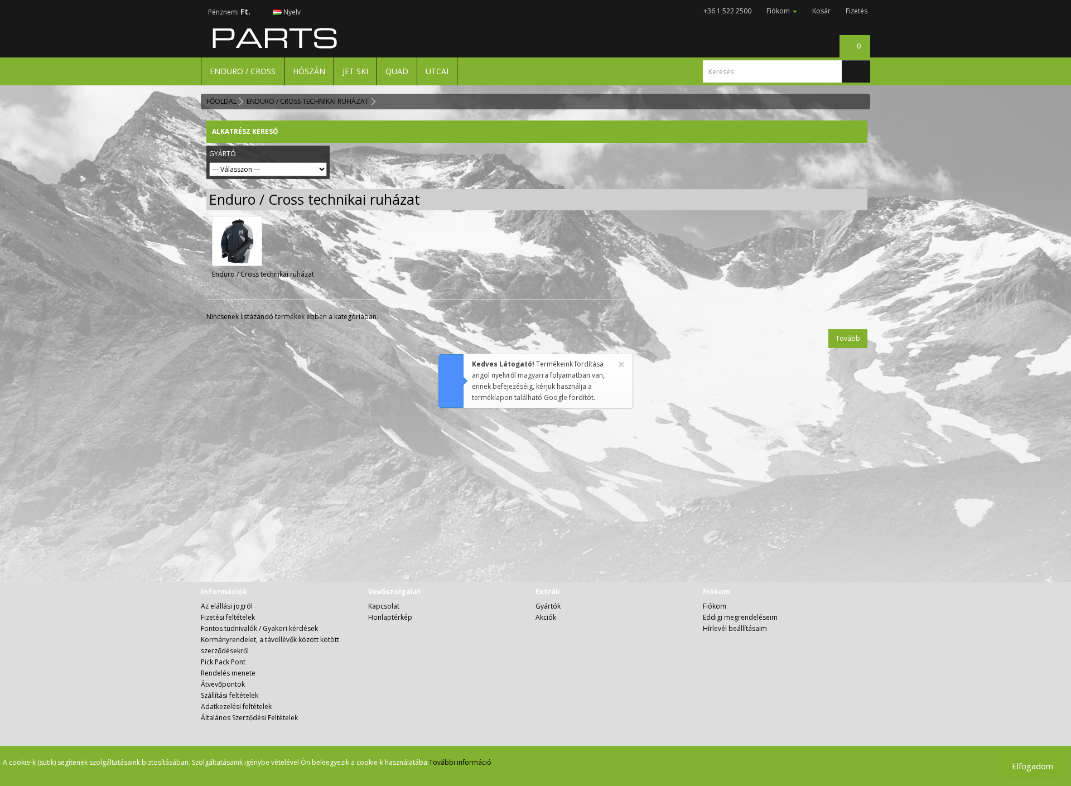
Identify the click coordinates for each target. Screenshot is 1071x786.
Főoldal (221, 101)
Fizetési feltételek (228, 617)
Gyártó (222, 153)
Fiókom (714, 606)
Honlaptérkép (390, 617)
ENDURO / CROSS (243, 71)
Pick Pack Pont (223, 662)
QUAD (396, 71)
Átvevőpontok (223, 684)
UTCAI (437, 71)
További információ (460, 762)
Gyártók (548, 606)
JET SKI (355, 71)
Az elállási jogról (227, 606)
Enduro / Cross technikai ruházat (308, 101)
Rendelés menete (228, 673)
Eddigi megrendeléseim (740, 617)
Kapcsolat (383, 606)
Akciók (546, 617)
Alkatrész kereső (245, 131)
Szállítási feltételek (229, 695)
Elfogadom (1032, 765)
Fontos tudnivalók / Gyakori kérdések (259, 628)
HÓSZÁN (309, 71)
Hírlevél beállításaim (735, 628)
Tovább (848, 338)
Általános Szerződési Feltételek (249, 717)
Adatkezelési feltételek (236, 706)
